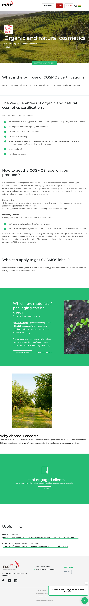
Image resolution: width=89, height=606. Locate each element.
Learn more (44, 488)
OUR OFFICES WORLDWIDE (45, 570)
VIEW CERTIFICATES (43, 566)
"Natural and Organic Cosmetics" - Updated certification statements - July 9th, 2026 (35, 546)
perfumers (18, 329)
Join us (67, 572)
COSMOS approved (21, 326)
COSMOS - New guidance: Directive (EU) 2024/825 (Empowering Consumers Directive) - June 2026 (40, 537)
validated (17, 332)
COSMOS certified (21, 322)
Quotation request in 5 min (44, 63)
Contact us (68, 567)
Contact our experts (44, 352)
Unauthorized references (44, 593)
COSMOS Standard (10, 534)
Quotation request (22, 352)
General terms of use (44, 591)
